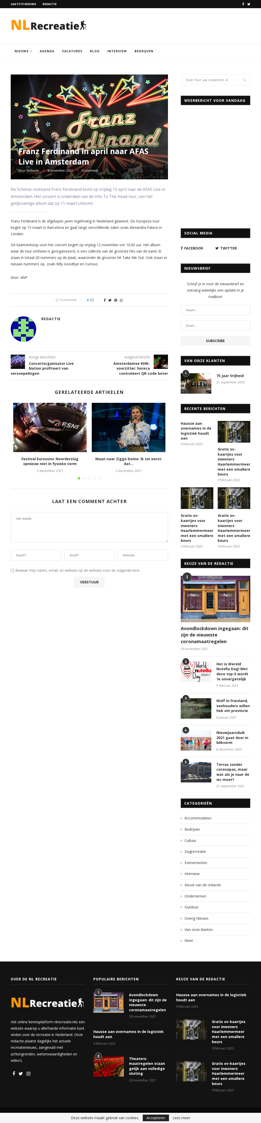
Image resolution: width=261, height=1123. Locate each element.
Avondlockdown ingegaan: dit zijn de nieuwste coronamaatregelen (215, 634)
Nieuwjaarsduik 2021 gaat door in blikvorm (232, 737)
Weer (189, 940)
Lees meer (181, 1118)
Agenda (47, 51)
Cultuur (190, 840)
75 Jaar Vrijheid (230, 375)
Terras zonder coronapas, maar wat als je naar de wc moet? (232, 772)
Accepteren (156, 1117)
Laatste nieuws (23, 4)
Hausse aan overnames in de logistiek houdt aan (196, 431)
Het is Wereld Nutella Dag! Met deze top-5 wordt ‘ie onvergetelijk (232, 671)
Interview (117, 51)
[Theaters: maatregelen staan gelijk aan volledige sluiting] (108, 1066)
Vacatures (72, 51)
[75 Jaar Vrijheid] (196, 383)
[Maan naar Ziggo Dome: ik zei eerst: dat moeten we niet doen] (128, 427)
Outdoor (192, 907)
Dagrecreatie (195, 851)
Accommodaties (198, 818)
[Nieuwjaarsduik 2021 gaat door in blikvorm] (196, 740)
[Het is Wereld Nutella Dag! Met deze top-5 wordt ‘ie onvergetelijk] (196, 672)
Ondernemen (195, 896)
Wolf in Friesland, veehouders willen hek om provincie (233, 705)
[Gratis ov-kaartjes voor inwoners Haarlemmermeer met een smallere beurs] (234, 432)
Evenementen (28, 141)
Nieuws (22, 51)
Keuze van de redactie (203, 884)
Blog (95, 51)
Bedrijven (144, 51)
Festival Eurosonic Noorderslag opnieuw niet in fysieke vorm (50, 461)
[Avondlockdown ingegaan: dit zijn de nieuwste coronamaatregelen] (215, 599)
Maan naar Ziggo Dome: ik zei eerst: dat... (128, 461)
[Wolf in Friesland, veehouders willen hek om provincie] (196, 708)
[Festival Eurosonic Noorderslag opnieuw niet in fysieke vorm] (50, 427)
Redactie (50, 4)
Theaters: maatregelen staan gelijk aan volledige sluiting (147, 1066)
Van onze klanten (199, 929)
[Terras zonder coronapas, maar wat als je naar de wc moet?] (196, 772)
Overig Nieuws (196, 918)
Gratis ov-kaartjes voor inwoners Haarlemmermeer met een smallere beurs (234, 462)
